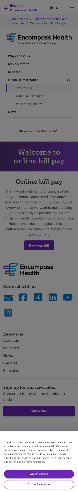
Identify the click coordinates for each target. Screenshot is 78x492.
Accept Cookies (39, 474)
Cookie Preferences (39, 484)
